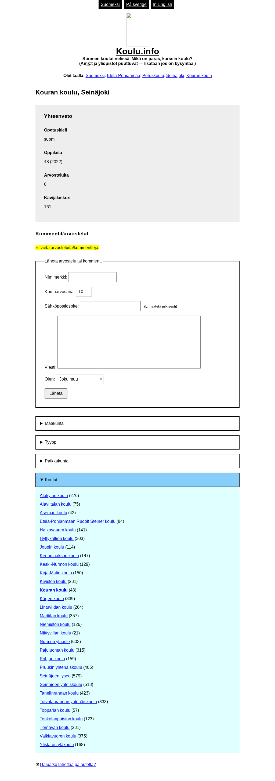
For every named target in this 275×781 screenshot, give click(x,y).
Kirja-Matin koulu (56, 573)
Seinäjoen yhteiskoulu (61, 684)
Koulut (51, 479)
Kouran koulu (199, 75)
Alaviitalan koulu (55, 504)
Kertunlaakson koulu (59, 555)
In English (162, 4)
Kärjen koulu (52, 598)
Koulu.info (137, 56)
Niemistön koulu (55, 624)
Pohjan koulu (52, 658)
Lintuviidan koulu (56, 607)
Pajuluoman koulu (57, 650)
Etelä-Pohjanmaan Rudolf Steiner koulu (77, 521)
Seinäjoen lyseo (55, 676)
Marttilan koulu (54, 616)
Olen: (50, 379)
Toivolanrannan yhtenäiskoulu (68, 701)
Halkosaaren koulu (58, 530)
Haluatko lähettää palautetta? (68, 764)
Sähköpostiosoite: (62, 306)
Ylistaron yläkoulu (57, 744)
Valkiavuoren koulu (58, 736)
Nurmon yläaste (55, 641)
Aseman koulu (53, 512)
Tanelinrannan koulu (59, 693)
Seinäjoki (175, 75)
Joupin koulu (52, 547)
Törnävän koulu (55, 727)
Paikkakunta (56, 461)
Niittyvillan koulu (55, 633)
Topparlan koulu (55, 710)
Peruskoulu (153, 75)
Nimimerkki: (56, 277)
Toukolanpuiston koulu (61, 719)
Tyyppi (51, 442)
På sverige (136, 4)
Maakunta (54, 423)
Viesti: (51, 367)
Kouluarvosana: (60, 291)
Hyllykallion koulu (57, 538)
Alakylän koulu (54, 495)
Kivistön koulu (53, 581)
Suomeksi (110, 4)
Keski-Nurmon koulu (59, 564)
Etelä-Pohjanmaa (123, 75)
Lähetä (56, 393)
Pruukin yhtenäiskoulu (61, 667)
